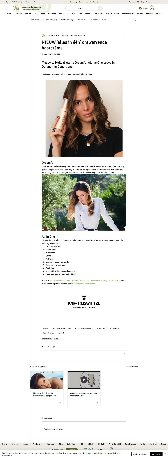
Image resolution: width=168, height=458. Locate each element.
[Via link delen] (54, 347)
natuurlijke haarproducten (84, 328)
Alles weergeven (132, 366)
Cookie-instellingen (140, 454)
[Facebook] (98, 450)
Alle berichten (35, 20)
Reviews (132, 2)
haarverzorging (114, 328)
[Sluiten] (165, 454)
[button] (28, 13)
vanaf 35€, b (26, 2)
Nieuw (104, 20)
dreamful (61, 333)
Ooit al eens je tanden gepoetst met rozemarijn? (83, 394)
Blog (143, 2)
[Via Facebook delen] (43, 347)
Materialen (81, 20)
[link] (152, 7)
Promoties (94, 20)
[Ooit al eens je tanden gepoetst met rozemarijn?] (84, 380)
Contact (148, 2)
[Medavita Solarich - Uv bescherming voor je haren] (46, 380)
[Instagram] (101, 450)
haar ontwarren (48, 333)
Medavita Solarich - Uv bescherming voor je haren (44, 394)
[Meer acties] (125, 35)
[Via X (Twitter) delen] (48, 347)
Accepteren (156, 454)
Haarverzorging (51, 20)
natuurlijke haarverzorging (62, 328)
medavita (46, 328)
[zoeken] (100, 8)
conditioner (101, 328)
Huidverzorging (67, 20)
